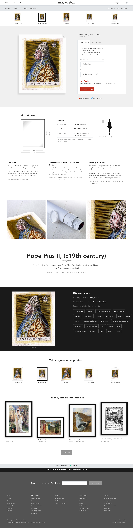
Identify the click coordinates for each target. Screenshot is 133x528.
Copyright (107, 508)
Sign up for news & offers (45, 483)
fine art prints (26, 179)
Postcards (34, 508)
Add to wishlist (84, 98)
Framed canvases (36, 506)
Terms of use (108, 503)
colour (128, 316)
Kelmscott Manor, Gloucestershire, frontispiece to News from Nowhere (112, 439)
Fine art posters (36, 498)
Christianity (109, 316)
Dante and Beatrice (44, 440)
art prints (99, 55)
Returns (9, 511)
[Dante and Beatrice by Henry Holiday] (50, 427)
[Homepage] (66, 3)
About (9, 501)
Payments (10, 506)
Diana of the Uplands (76, 440)
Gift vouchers (59, 498)
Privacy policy (108, 501)
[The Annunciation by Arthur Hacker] (19, 419)
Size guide (101, 60)
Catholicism (88, 316)
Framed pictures (36, 501)
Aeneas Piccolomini (103, 311)
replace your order (105, 181)
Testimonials (11, 503)
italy (118, 326)
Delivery (92, 173)
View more (66, 452)
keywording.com (80, 331)
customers (70, 180)
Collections (33, 8)
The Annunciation (11, 440)
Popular (7, 8)
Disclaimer (107, 511)
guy (103, 326)
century (99, 316)
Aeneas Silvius (119, 311)
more (118, 331)
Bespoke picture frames (22, 522)
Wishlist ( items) (60, 503)
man (109, 331)
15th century (79, 311)
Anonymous (81, 37)
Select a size (92, 60)
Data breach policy (110, 506)
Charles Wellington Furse (76, 441)
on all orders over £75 (66, 470)
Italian (111, 326)
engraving (78, 326)
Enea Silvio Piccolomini (120, 321)
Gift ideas (58, 501)
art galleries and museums (57, 174)
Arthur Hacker (10, 441)
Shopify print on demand (119, 522)
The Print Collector (100, 302)
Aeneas (90, 311)
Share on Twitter (97, 98)
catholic (77, 316)
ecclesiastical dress (90, 321)
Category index (84, 508)
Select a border (85, 70)
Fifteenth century (91, 326)
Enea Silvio (104, 321)
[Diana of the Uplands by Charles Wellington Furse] (82, 421)
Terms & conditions (110, 498)
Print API (117, 520)
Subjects (16, 8)
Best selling (83, 498)
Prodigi (124, 520)
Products (18, 3)
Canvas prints (35, 503)
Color (120, 316)
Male (101, 331)
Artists (25, 8)
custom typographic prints (37, 522)
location (92, 331)
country (77, 321)
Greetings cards (36, 511)
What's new (35, 513)
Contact (9, 498)
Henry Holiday (42, 441)
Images (8, 3)
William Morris (105, 441)
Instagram (82, 511)
